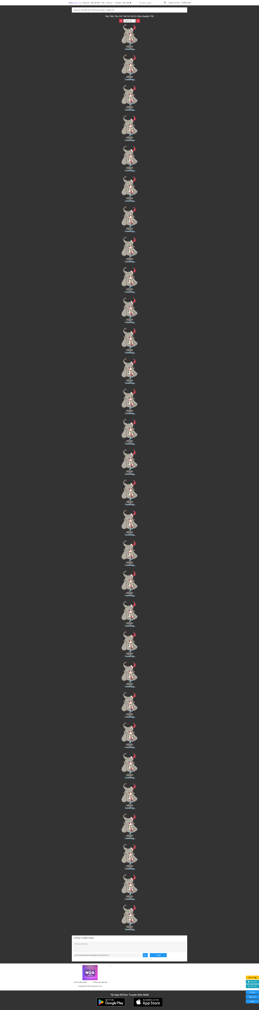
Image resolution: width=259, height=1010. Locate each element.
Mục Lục (252, 997)
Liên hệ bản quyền (80, 982)
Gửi (157, 955)
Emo (145, 955)
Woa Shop (126, 3)
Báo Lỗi (251, 978)
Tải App (117, 3)
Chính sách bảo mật (100, 982)
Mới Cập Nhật (96, 3)
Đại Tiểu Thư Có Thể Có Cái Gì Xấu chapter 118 (129, 16)
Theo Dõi (253, 982)
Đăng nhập (187, 2)
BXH (103, 3)
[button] (175, 3)
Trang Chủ (85, 3)
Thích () (253, 986)
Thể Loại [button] (109, 3)
